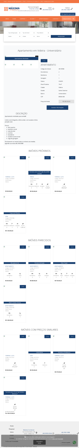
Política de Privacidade (57, 439)
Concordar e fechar (39, 442)
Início (7, 19)
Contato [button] (55, 19)
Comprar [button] (22, 19)
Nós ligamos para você (67, 14)
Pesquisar (61, 36)
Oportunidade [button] (43, 19)
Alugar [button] (32, 19)
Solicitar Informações (57, 107)
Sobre (14, 19)
